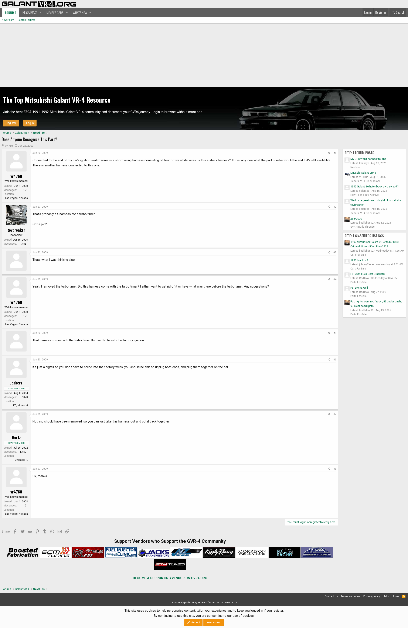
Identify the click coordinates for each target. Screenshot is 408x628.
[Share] (329, 153)
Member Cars (55, 12)
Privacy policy (371, 596)
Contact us (331, 596)
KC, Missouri (20, 405)
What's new (80, 12)
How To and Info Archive (364, 194)
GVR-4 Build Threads (362, 226)
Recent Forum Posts (359, 152)
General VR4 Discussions (365, 181)
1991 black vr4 (359, 260)
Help (386, 596)
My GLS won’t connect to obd (368, 158)
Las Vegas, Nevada (16, 198)
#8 (334, 468)
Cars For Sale (358, 254)
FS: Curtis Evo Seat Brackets (367, 273)
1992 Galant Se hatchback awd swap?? (374, 186)
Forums (10, 12)
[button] (31, 12)
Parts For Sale (358, 282)
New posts (8, 19)
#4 (334, 279)
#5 (334, 333)
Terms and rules (350, 596)
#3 (334, 252)
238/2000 (356, 218)
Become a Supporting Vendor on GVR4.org (170, 578)
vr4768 (9, 145)
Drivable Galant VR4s (363, 172)
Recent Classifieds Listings (364, 235)
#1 (334, 153)
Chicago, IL (21, 459)
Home (395, 596)
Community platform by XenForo (204, 602)
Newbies (355, 167)
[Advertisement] (204, 55)
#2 (334, 206)
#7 (334, 414)
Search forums (26, 19)
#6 (334, 359)
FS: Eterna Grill (359, 287)
